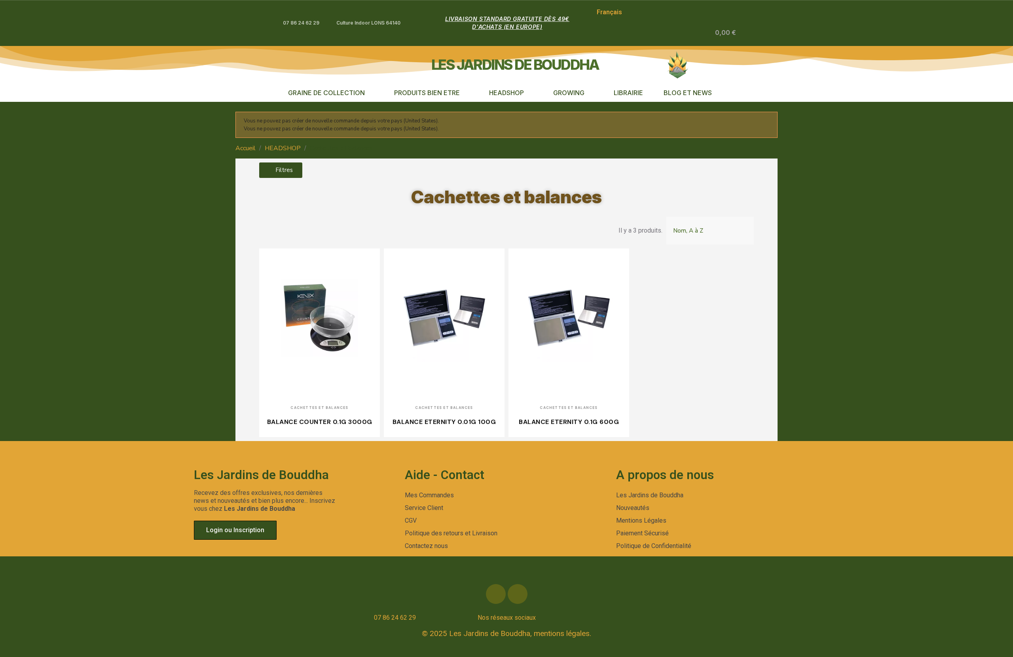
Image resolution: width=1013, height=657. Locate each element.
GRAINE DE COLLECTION (326, 93)
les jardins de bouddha (515, 64)
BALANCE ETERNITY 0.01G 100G (444, 422)
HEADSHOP (506, 93)
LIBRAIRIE (628, 93)
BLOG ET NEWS (688, 93)
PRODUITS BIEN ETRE (427, 93)
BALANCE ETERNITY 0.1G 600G (569, 422)
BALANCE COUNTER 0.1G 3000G (319, 422)
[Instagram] (517, 594)
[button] (684, 33)
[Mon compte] (698, 33)
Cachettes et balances (506, 197)
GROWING (568, 93)
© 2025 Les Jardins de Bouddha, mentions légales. (506, 633)
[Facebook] (496, 594)
